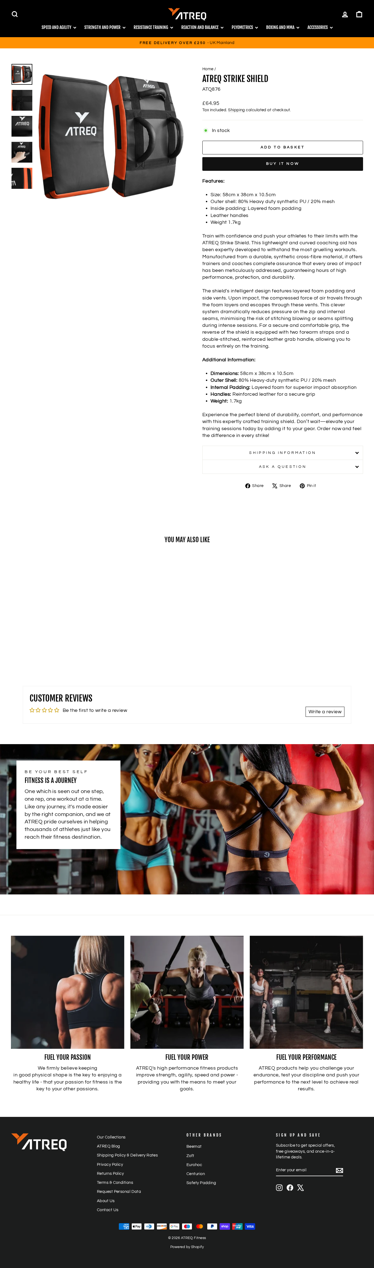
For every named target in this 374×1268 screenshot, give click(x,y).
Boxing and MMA (280, 27)
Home (208, 69)
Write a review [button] (325, 711)
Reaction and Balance (200, 27)
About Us (106, 1201)
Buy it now (282, 164)
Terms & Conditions (115, 1182)
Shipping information (282, 453)
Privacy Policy (110, 1164)
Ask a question (282, 467)
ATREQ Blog (108, 1146)
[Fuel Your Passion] (67, 992)
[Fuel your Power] (187, 992)
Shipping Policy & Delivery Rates (127, 1155)
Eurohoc (194, 1165)
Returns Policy (110, 1173)
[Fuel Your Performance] (306, 992)
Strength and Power (102, 27)
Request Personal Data (119, 1191)
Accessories (318, 27)
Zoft (190, 1155)
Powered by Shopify (187, 1247)
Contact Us (108, 1210)
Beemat (194, 1146)
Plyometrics (243, 27)
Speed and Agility (57, 27)
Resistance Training (151, 27)
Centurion (195, 1174)
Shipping (236, 110)
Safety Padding (201, 1183)
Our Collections (111, 1137)
